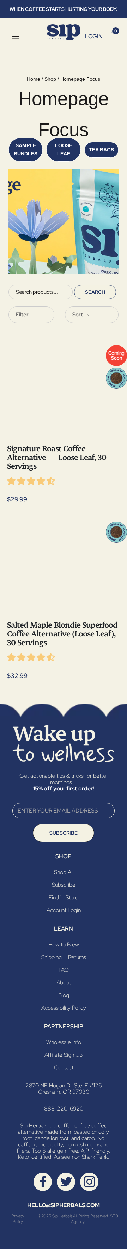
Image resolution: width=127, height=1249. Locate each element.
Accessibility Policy (63, 1007)
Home (33, 79)
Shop (50, 79)
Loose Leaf (63, 149)
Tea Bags (101, 150)
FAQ (64, 969)
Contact (63, 1067)
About (63, 982)
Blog (63, 995)
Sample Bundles (25, 149)
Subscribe (63, 833)
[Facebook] (43, 1181)
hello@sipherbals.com (63, 1205)
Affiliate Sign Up (63, 1055)
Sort (78, 314)
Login (94, 36)
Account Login (64, 910)
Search (95, 292)
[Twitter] (66, 1181)
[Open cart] (112, 36)
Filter (22, 314)
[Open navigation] (15, 36)
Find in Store (63, 897)
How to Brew (63, 944)
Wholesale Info (63, 1042)
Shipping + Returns (63, 957)
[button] (31, 482)
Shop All (63, 872)
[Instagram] (89, 1181)
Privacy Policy (17, 1218)
